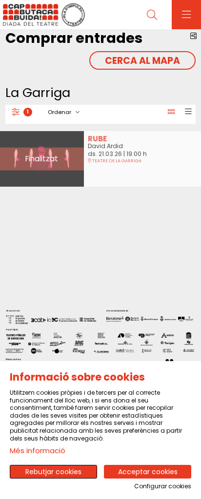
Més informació (37, 450)
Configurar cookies (162, 486)
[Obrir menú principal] (186, 14)
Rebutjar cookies (53, 472)
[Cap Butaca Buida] (42, 14)
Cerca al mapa (142, 60)
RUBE (97, 138)
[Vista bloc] (171, 112)
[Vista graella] (188, 112)
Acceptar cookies (148, 472)
